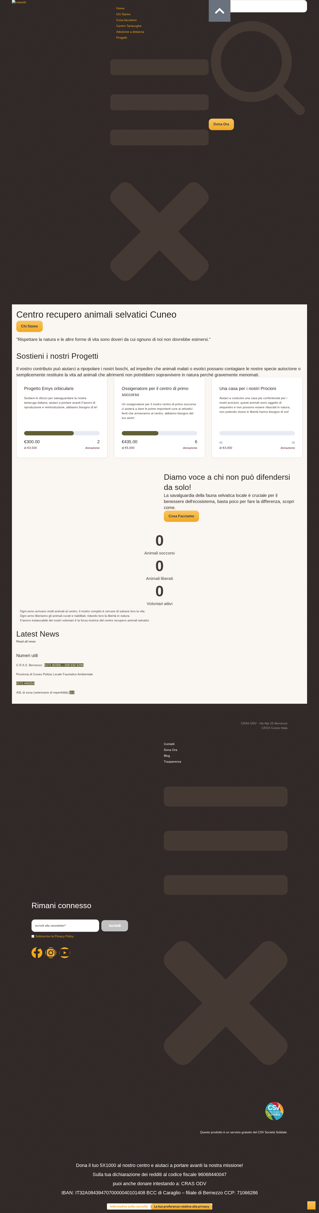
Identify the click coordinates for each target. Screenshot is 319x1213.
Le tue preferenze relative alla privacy (181, 1206)
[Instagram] (50, 952)
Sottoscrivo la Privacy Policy (54, 936)
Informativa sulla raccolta (129, 1206)
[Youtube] (64, 952)
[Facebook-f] (36, 952)
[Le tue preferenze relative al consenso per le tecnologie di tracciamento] (311, 1205)
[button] (221, 124)
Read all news (26, 641)
